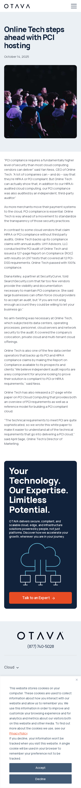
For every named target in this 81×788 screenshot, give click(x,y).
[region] (40, 732)
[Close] (76, 679)
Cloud (9, 667)
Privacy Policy (18, 733)
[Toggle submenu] (17, 667)
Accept (40, 768)
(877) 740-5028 (40, 646)
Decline (40, 779)
